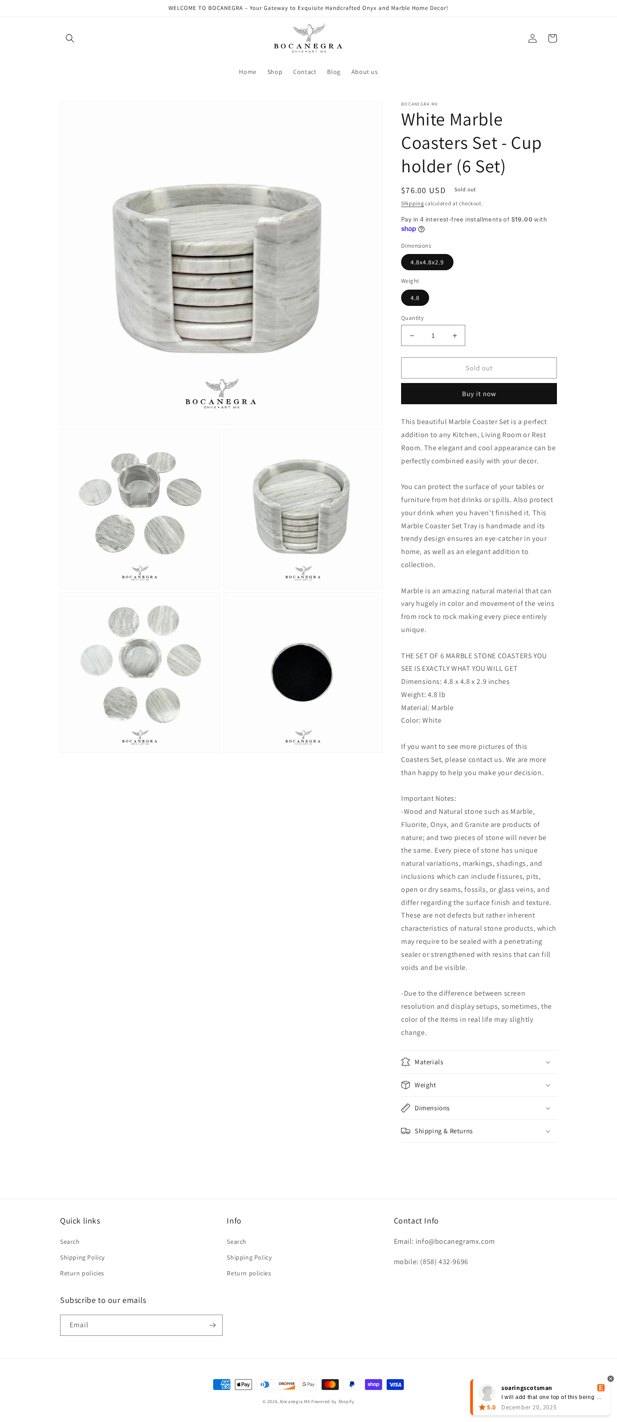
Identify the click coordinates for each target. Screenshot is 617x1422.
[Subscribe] (212, 1325)
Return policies (82, 1273)
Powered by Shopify (333, 1401)
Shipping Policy (82, 1257)
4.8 (415, 298)
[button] (70, 38)
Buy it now (479, 393)
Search (70, 1241)
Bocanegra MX (295, 1401)
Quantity (412, 318)
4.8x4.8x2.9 (427, 262)
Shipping (412, 203)
